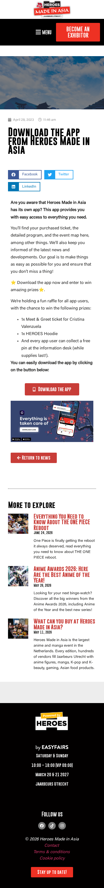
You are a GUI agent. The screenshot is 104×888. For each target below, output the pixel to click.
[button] (43, 32)
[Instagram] (62, 825)
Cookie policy (52, 858)
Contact (51, 846)
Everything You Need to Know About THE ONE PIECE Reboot (62, 522)
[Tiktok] (52, 825)
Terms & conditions (51, 852)
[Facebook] (42, 825)
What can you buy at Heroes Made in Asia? (64, 624)
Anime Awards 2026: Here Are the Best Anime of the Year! (62, 574)
